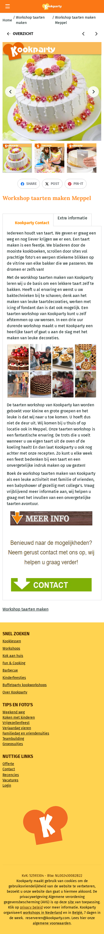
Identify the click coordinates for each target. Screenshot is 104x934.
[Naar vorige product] (83, 33)
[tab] (28, 220)
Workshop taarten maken (25, 609)
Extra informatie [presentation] (72, 218)
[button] (8, 6)
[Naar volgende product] (96, 33)
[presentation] (7, 217)
